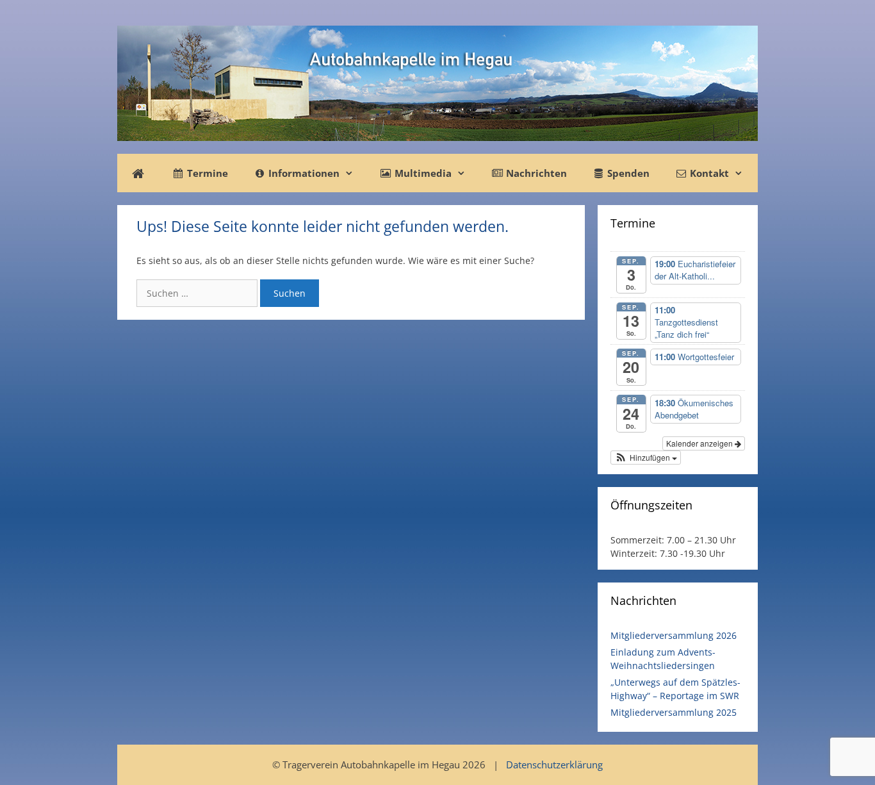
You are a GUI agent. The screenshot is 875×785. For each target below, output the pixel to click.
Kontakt (708, 173)
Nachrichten (535, 173)
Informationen (302, 173)
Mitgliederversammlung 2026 (673, 635)
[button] (645, 457)
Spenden (627, 173)
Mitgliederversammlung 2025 (673, 712)
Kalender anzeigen (700, 443)
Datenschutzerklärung (554, 764)
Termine (206, 173)
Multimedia (422, 173)
